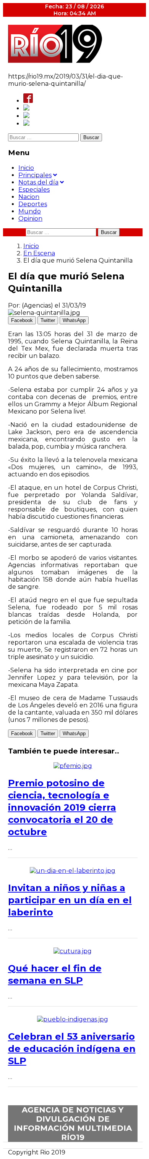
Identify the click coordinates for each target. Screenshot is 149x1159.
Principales (35, 175)
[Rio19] (55, 60)
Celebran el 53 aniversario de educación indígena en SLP (72, 1048)
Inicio (26, 168)
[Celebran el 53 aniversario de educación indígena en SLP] (72, 1019)
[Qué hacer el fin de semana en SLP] (72, 951)
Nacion (28, 196)
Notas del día (38, 182)
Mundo (29, 211)
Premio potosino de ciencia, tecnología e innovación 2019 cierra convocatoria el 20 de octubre (62, 807)
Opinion (30, 218)
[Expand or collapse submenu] (55, 175)
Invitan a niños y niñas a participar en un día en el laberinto (70, 900)
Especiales (34, 189)
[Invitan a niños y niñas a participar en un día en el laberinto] (72, 870)
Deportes (32, 204)
